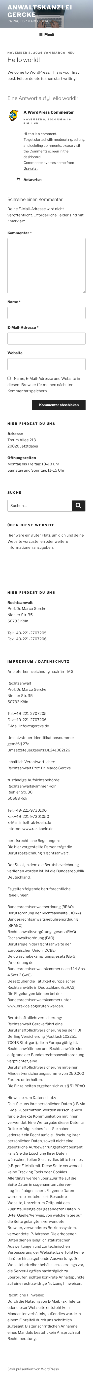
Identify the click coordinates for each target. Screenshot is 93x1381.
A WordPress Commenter (49, 112)
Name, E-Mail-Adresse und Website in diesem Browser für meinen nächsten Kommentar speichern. (43, 384)
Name (14, 302)
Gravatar (30, 168)
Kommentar (19, 233)
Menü (49, 34)
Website (15, 353)
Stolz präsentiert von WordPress (33, 1369)
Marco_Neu (63, 52)
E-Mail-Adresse (22, 327)
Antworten (32, 179)
